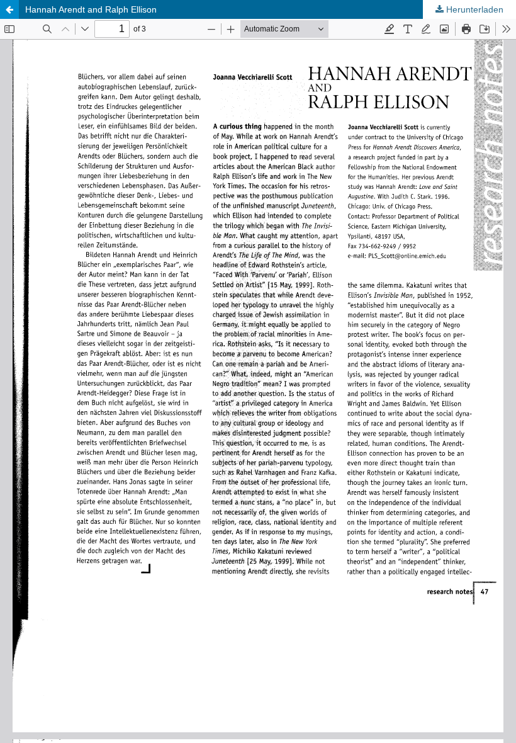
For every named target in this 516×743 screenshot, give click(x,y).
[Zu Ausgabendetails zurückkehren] (9, 9)
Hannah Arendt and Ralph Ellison (91, 9)
